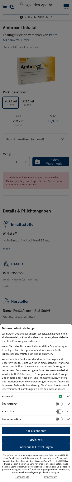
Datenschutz (22, 477)
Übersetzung (9, 404)
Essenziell (7, 396)
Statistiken (8, 411)
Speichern (36, 439)
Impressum (50, 477)
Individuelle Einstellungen (36, 447)
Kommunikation (11, 419)
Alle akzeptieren (36, 431)
